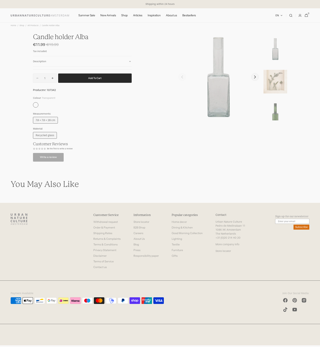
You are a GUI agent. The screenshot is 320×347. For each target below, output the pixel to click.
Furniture (177, 250)
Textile (176, 244)
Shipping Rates (102, 233)
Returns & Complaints (107, 238)
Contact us (100, 267)
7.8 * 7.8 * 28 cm (47, 121)
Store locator (141, 221)
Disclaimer (100, 255)
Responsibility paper (146, 255)
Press (137, 250)
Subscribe (301, 227)
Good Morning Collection (187, 233)
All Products (33, 25)
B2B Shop (139, 227)
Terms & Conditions (105, 244)
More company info (227, 244)
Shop (22, 25)
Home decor (179, 221)
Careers (138, 233)
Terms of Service (103, 261)
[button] (291, 15)
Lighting (177, 238)
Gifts (175, 255)
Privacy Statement (104, 250)
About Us (139, 238)
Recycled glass (46, 136)
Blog (136, 244)
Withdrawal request (105, 221)
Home (13, 25)
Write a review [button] (48, 157)
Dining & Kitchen (182, 227)
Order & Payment (104, 227)
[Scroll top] (316, 343)
